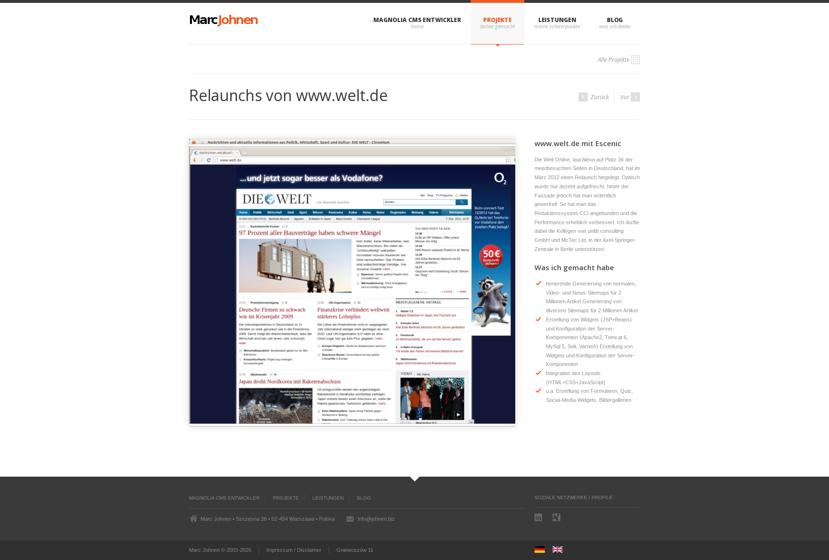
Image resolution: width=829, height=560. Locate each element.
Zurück (599, 96)
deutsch (542, 550)
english (560, 550)
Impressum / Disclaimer (293, 550)
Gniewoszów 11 (354, 550)
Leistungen (557, 20)
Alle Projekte (613, 59)
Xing (557, 517)
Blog (615, 20)
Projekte (497, 20)
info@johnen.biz (376, 519)
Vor (624, 96)
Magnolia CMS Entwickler (417, 20)
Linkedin (539, 517)
